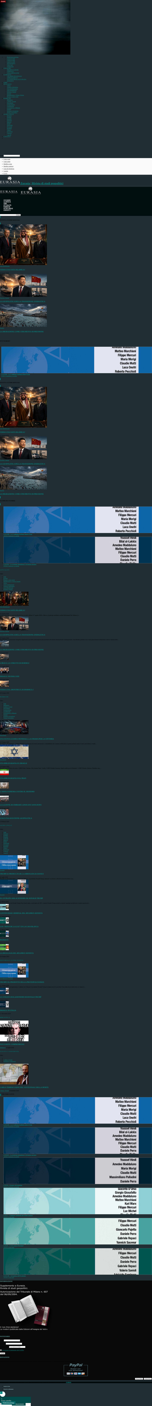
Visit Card (10, 65)
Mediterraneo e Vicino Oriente (15, 95)
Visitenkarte (10, 66)
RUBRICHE (7, 98)
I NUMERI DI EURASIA (14, 76)
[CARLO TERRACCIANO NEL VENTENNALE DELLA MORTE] (14, 1084)
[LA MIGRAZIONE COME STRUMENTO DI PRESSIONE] (23, 326)
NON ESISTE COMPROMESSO (12, 1044)
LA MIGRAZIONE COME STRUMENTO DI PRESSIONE (22, 331)
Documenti (10, 103)
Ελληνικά (9, 131)
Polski (8, 123)
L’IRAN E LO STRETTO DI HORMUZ (14, 663)
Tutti (5, 577)
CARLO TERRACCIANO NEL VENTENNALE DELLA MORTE (24, 1087)
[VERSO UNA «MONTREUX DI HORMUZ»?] (4, 686)
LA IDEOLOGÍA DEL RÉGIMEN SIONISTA (17, 953)
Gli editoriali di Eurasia (6, 978)
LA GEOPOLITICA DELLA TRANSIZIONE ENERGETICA (22, 301)
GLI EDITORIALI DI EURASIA (16, 79)
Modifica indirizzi (8, 166)
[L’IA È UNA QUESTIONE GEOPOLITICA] (4, 814)
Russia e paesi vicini (12, 96)
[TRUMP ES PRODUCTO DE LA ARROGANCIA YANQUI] (14, 869)
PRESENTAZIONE (13, 70)
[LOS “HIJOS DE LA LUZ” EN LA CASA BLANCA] (4, 923)
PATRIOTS (4, 940)
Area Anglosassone (12, 89)
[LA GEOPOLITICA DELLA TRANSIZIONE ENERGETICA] (23, 296)
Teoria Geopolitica (12, 112)
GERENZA (10, 71)
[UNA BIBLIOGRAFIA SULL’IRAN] (4, 774)
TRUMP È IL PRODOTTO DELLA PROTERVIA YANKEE (22, 982)
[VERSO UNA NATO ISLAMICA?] (23, 264)
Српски (9, 133)
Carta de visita (11, 58)
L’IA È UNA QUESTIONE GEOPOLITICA (16, 818)
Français (9, 120)
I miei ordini (7, 161)
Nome (1, 1340)
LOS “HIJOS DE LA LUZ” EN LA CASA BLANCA (19, 926)
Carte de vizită (11, 62)
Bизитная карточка (12, 57)
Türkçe (9, 130)
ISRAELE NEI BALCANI (9, 676)
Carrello (6, 171)
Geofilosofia (10, 106)
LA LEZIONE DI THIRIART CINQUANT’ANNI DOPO (21, 805)
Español (9, 119)
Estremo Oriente (11, 92)
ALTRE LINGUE (9, 114)
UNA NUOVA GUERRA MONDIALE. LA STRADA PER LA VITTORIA (27, 739)
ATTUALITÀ (8, 84)
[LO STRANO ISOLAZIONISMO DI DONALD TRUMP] (4, 993)
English (9, 117)
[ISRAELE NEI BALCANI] (4, 673)
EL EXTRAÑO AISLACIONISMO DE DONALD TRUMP (21, 898)
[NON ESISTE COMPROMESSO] (14, 1041)
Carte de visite (11, 60)
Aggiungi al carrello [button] (11, 376)
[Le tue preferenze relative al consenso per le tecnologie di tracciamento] (8, 1403)
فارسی (9, 135)
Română (9, 128)
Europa (9, 93)
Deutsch (9, 116)
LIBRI (5, 82)
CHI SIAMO (7, 68)
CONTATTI (7, 136)
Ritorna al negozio (19, 1404)
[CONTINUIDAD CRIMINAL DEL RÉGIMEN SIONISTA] (4, 909)
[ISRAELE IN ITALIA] (4, 1007)
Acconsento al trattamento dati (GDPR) (13, 1350)
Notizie (9, 109)
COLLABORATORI (13, 73)
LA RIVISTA (7, 74)
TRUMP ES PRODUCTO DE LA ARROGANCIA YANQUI (22, 874)
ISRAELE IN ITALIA (8, 1010)
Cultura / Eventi (11, 101)
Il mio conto (7, 159)
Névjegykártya (11, 63)
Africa (9, 85)
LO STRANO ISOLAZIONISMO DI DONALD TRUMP (20, 997)
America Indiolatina (12, 87)
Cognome (2, 1343)
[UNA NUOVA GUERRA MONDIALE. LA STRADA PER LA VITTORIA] (14, 734)
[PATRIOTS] (4, 936)
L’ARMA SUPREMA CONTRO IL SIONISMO (17, 791)
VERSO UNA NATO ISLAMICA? (12, 270)
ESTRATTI (10, 81)
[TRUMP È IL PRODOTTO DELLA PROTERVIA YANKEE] (14, 977)
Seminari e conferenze (10, 1061)
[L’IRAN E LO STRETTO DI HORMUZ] (4, 659)
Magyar (9, 122)
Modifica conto (8, 164)
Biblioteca (10, 100)
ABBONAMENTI (12, 77)
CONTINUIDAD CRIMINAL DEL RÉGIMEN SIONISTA (21, 913)
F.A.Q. (5, 173)
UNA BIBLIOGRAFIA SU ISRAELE (13, 763)
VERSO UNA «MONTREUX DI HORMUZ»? (17, 689)
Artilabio (68, 1382)
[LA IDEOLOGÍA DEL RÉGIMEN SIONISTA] (4, 949)
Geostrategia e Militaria (13, 108)
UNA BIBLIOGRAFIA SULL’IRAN (13, 778)
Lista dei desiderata (9, 169)
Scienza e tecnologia (12, 111)
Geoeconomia (11, 104)
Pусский (9, 127)
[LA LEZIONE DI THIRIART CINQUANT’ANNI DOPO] (4, 801)
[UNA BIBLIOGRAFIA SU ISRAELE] (14, 758)
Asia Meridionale (12, 90)
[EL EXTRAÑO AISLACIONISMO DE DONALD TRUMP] (14, 893)
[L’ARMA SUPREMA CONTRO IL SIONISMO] (4, 788)
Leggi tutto (11, 1217)
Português (10, 125)
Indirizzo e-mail (4, 1347)
